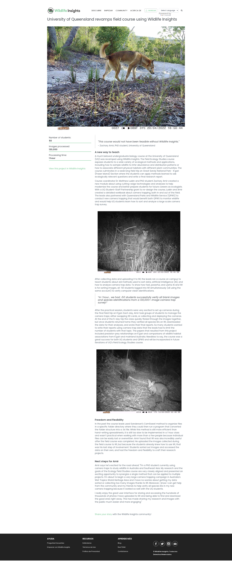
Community (121, 10)
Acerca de (135, 10)
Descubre (96, 10)
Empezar (108, 10)
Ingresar (152, 10)
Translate (167, 15)
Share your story (103, 514)
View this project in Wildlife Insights (67, 168)
